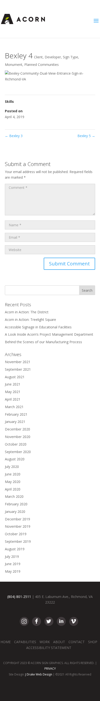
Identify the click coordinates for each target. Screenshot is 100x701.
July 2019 (12, 556)
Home (5, 642)
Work (45, 642)
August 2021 (15, 377)
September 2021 (18, 369)
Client (38, 57)
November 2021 (17, 361)
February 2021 (16, 414)
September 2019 (18, 541)
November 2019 (17, 526)
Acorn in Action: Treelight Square (30, 319)
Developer (53, 57)
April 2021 (12, 399)
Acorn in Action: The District (27, 312)
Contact (76, 642)
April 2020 (12, 489)
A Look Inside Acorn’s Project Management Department (49, 334)
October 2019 (15, 534)
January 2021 (15, 421)
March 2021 (14, 406)
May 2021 (12, 391)
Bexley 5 (86, 135)
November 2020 (17, 436)
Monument (13, 64)
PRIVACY (50, 668)
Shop (92, 642)
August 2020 (15, 459)
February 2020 (16, 504)
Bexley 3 (14, 135)
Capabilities (25, 642)
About (59, 642)
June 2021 (12, 384)
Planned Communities (41, 64)
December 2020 (17, 429)
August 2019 (15, 549)
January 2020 (15, 511)
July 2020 (12, 466)
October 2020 (15, 444)
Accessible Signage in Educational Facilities (38, 327)
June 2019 (12, 563)
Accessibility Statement (48, 647)
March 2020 (14, 496)
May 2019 (12, 571)
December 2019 (17, 519)
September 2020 (18, 451)
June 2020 (12, 474)
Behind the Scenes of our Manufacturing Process (43, 342)
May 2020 (12, 481)
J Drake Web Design (38, 674)
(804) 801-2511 (19, 596)
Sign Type (70, 57)
